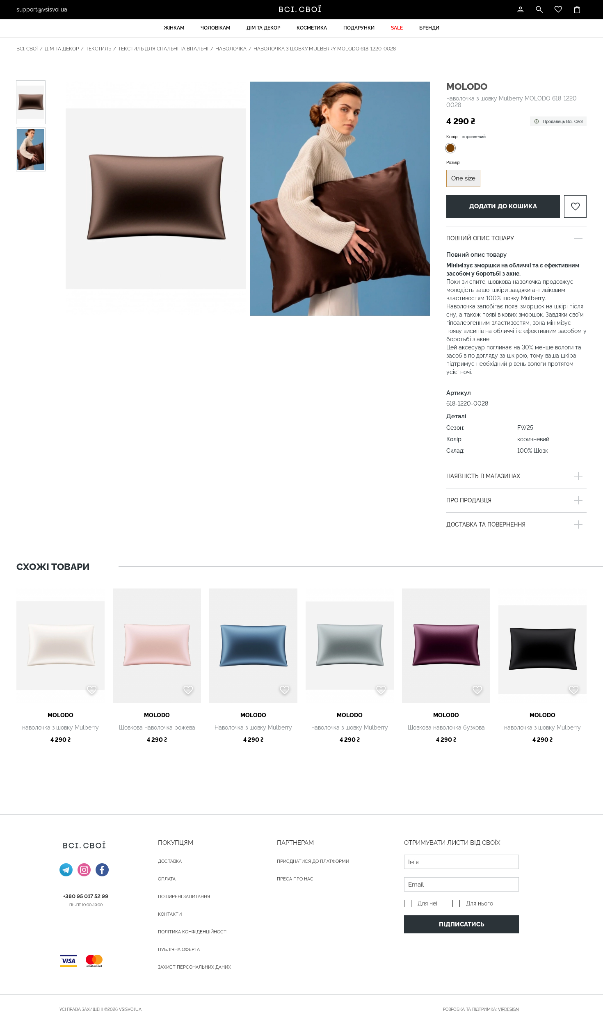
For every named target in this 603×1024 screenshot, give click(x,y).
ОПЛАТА (167, 879)
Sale (397, 28)
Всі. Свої (27, 49)
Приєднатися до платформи (313, 861)
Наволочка (231, 49)
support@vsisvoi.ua (41, 9)
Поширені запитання (184, 896)
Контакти (170, 914)
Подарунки (359, 28)
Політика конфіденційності (193, 932)
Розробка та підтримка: (481, 1009)
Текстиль (98, 49)
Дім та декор (263, 28)
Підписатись (461, 924)
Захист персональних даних (194, 967)
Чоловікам (215, 28)
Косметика (312, 28)
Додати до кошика (503, 206)
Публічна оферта (179, 949)
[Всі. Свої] (301, 9)
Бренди (429, 28)
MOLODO (466, 86)
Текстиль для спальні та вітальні (163, 49)
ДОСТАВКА (170, 861)
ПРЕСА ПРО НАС (295, 879)
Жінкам (174, 28)
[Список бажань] (558, 9)
